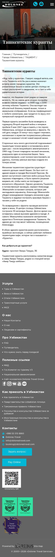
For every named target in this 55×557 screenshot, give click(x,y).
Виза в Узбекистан (13, 294)
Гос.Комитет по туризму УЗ (18, 370)
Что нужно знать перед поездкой (21, 352)
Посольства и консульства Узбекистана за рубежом (26, 412)
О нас (7, 325)
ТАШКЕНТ (30, 57)
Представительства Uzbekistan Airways (24, 402)
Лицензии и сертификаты (17, 330)
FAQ (6, 343)
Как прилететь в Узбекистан (19, 397)
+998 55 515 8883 (15, 433)
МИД (6, 365)
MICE (6, 308)
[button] (52, 4)
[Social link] (4, 384)
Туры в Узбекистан (14, 289)
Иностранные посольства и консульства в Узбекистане (26, 419)
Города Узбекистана (12, 57)
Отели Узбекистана (14, 298)
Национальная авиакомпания (19, 375)
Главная (6, 54)
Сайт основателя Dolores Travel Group (24, 379)
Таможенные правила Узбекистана (22, 407)
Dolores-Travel (13, 437)
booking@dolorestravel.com (20, 444)
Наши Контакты (12, 321)
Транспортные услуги (15, 303)
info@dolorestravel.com (18, 441)
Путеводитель (20, 54)
